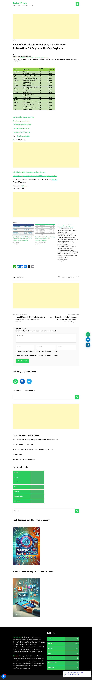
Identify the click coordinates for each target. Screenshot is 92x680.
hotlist (14, 40)
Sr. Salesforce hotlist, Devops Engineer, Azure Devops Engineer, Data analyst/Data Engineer (45, 238)
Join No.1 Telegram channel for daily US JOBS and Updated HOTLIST (35, 176)
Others (16, 491)
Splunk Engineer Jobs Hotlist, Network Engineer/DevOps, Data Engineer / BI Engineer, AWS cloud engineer (22, 238)
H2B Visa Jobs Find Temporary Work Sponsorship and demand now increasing (35, 439)
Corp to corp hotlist (23, 136)
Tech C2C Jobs (20, 3)
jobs (15, 486)
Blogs (16, 472)
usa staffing (20, 277)
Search (77, 397)
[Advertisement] (46, 26)
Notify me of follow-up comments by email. (28, 355)
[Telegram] (88, 339)
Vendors (17, 501)
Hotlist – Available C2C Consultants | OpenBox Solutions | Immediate (33, 449)
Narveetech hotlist (18, 454)
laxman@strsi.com (23, 186)
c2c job (16, 477)
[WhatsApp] (88, 334)
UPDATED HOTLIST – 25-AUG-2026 (23, 444)
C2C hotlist (16, 656)
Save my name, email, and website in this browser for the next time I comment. (38, 351)
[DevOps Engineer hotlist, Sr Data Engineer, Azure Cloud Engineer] (69, 243)
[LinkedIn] (88, 345)
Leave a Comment (74, 277)
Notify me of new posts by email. (49, 355)
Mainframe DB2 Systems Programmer (24, 459)
